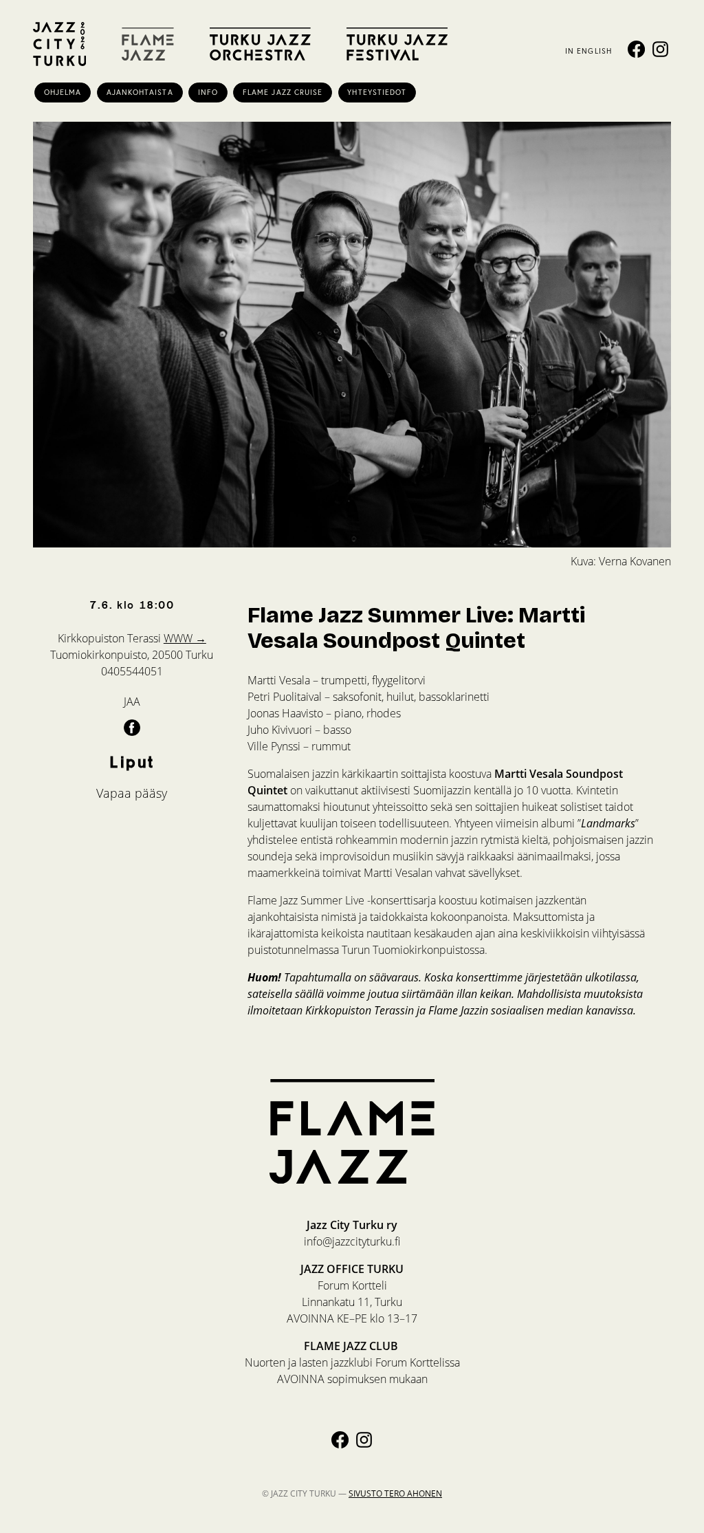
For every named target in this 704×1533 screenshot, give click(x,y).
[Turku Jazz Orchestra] (260, 44)
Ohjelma (63, 92)
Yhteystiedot (376, 92)
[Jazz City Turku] (59, 44)
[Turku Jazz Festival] (397, 44)
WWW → (185, 638)
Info (208, 92)
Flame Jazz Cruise (282, 92)
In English (588, 51)
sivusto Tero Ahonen (395, 1493)
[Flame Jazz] (148, 44)
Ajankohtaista (140, 92)
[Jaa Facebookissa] (132, 727)
